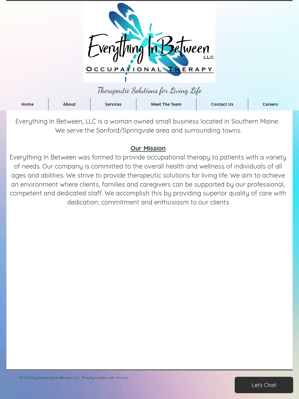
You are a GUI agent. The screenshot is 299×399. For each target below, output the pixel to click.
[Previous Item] (91, 42)
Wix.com (122, 377)
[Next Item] (207, 42)
